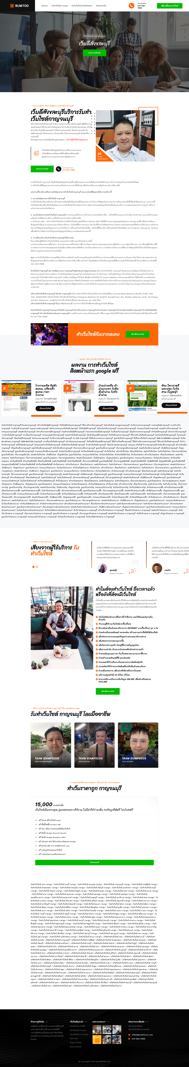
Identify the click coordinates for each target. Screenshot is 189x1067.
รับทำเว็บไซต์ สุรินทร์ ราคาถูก (114, 923)
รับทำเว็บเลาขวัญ (170, 484)
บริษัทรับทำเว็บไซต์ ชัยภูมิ (126, 943)
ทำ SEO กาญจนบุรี (80, 438)
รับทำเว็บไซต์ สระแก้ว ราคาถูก (104, 920)
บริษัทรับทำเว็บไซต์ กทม (112, 936)
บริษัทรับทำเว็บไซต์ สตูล (54, 969)
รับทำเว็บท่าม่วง (148, 467)
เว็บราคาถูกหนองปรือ (22, 497)
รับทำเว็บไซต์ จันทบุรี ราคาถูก (98, 887)
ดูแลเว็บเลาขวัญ (15, 487)
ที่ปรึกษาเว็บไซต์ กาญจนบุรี (145, 438)
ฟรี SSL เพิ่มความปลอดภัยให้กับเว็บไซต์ (54, 828)
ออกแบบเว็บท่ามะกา (47, 467)
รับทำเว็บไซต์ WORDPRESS (82, 5)
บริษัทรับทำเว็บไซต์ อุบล (49, 982)
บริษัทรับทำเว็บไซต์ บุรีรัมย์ (105, 953)
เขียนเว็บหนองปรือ (121, 493)
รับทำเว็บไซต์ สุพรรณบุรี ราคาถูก (58, 923)
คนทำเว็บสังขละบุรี (48, 477)
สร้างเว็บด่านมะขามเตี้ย (173, 487)
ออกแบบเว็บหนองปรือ (102, 497)
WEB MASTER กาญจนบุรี (31, 441)
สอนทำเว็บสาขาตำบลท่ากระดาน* (84, 507)
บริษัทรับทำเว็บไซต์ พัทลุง (41, 959)
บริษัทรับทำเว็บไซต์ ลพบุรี (41, 966)
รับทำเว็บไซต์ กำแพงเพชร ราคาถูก (44, 887)
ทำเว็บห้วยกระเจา (155, 497)
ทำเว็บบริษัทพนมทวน (96, 484)
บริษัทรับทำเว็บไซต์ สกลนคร (134, 966)
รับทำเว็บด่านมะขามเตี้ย (51, 490)
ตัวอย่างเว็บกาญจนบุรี (177, 431)
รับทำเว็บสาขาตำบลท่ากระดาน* (156, 503)
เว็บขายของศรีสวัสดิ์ (90, 461)
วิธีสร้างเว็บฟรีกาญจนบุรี (121, 441)
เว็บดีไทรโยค (51, 454)
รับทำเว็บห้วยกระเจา (37, 500)
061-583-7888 (142, 5)
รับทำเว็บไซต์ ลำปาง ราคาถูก (89, 913)
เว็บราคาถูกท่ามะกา (161, 464)
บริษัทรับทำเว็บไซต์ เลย (41, 985)
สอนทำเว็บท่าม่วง (21, 471)
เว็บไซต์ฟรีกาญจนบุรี (87, 428)
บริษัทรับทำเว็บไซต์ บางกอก (58, 953)
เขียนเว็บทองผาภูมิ (149, 471)
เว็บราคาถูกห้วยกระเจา (91, 500)
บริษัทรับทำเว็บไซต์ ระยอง (123, 962)
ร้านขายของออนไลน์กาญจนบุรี (98, 431)
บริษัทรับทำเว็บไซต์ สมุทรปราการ (79, 969)
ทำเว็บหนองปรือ (90, 493)
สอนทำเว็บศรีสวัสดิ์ (138, 461)
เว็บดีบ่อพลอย (99, 457)
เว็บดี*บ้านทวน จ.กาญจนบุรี (147, 513)
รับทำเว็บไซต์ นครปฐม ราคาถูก (95, 894)
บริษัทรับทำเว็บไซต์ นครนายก (112, 946)
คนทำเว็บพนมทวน (106, 480)
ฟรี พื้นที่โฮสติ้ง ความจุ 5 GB (50, 824)
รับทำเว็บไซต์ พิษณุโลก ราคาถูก (92, 907)
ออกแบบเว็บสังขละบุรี (10, 480)
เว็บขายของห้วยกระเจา (55, 500)
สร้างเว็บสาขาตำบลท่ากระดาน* (76, 503)
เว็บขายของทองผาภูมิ (19, 474)
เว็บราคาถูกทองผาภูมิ (53, 474)
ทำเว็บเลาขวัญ (112, 484)
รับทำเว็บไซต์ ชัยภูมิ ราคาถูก (75, 891)
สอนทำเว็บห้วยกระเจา (110, 500)
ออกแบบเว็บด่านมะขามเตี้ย (28, 493)
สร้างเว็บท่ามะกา (72, 464)
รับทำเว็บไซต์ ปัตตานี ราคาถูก (70, 904)
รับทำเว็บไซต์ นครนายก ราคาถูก (68, 894)
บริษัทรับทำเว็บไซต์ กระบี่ (134, 936)
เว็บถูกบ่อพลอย (112, 457)
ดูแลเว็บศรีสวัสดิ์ (105, 461)
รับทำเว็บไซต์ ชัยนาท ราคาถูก (50, 891)
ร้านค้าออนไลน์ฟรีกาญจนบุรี (73, 431)
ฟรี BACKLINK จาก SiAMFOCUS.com (54, 845)
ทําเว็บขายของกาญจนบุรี (140, 425)
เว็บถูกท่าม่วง (45, 471)
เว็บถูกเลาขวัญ (74, 487)
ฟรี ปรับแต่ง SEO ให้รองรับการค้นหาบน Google (57, 841)
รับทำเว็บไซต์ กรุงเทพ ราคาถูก (90, 884)
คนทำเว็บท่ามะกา (101, 464)
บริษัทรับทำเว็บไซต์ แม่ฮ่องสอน (86, 985)
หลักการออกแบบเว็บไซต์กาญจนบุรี (63, 428)
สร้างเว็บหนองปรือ (105, 493)
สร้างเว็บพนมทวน (76, 480)
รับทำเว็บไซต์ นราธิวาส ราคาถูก (118, 897)
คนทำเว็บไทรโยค (150, 451)
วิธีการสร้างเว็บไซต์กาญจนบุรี (142, 435)
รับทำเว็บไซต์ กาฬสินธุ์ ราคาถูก (144, 884)
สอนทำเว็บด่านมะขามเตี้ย (135, 490)
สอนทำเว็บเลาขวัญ (47, 487)
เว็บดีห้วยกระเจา (126, 500)
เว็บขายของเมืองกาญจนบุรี (84, 448)
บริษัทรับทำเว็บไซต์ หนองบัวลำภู (126, 976)
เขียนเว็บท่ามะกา (86, 464)
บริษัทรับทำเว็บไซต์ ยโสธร (54, 962)
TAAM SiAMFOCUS (47, 758)
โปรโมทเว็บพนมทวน (79, 484)
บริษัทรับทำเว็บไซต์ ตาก (89, 946)
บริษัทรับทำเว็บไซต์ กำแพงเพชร (108, 940)
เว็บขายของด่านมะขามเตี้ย (71, 490)
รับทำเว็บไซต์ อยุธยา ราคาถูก (96, 926)
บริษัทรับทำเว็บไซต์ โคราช (111, 985)
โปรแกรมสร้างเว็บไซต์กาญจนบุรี (47, 444)
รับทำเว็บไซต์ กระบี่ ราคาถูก (65, 884)
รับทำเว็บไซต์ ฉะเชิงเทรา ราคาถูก (125, 887)
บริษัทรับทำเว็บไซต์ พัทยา (143, 956)
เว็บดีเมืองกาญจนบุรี (169, 448)
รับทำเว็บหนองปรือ (154, 493)
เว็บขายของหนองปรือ (171, 493)
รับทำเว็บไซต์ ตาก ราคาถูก (42, 894)
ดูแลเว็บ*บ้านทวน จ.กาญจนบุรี (65, 513)
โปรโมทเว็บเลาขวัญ (120, 487)
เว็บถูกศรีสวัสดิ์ (165, 461)
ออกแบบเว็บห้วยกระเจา (175, 500)
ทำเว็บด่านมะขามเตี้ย (155, 487)
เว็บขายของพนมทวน (138, 480)
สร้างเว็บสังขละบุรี (17, 477)
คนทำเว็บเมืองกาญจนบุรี (42, 448)
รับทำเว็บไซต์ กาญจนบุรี (11, 425)
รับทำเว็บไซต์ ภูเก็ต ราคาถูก (118, 907)
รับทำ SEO (74, 1038)
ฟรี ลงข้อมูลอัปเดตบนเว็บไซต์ (50, 850)
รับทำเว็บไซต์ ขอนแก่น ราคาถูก (72, 887)
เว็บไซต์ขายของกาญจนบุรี (119, 435)
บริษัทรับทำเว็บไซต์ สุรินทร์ (52, 976)
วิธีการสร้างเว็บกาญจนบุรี (92, 425)
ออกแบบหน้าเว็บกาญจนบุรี (53, 435)
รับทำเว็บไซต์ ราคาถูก (60, 5)
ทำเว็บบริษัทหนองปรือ (138, 497)
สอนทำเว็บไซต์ (75, 1046)
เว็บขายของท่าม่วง (162, 467)
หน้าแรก (45, 5)
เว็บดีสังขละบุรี (146, 477)
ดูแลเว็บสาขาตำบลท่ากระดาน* (29, 507)
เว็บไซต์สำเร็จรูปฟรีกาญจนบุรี (99, 441)
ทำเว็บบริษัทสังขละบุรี (46, 480)
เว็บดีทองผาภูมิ (86, 474)
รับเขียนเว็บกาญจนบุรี (120, 431)
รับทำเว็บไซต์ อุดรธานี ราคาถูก (51, 930)
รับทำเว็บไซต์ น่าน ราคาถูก (143, 897)
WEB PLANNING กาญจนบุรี (168, 438)
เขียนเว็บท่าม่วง (121, 467)
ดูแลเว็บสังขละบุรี (97, 477)
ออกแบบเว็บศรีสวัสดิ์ (10, 464)
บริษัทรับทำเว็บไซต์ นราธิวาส (139, 949)
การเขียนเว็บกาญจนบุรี (32, 435)
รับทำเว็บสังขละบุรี (64, 477)
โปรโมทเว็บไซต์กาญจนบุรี (165, 435)
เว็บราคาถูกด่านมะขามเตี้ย (113, 490)
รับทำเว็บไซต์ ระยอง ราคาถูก (141, 910)
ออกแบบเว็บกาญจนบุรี (126, 428)
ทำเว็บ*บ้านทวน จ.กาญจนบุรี (85, 510)
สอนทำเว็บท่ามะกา (177, 464)
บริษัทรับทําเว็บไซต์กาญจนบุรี (73, 444)
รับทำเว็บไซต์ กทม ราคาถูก (41, 884)
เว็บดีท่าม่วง (34, 471)
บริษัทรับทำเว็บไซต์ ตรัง (46, 946)
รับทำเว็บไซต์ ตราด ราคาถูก (147, 891)
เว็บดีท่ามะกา (7, 467)
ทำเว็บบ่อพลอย (137, 454)
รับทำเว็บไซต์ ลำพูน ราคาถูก (114, 913)
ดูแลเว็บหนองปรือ (84, 497)
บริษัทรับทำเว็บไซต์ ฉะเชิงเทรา (57, 943)
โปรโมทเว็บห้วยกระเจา (10, 503)
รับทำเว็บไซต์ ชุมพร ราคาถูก (100, 891)
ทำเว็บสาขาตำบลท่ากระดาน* (51, 503)
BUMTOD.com (105, 1061)
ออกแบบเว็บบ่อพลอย (143, 457)
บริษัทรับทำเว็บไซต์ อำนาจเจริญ (75, 979)
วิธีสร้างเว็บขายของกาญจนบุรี (144, 441)
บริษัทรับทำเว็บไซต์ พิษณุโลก (87, 959)
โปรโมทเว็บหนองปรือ (120, 497)
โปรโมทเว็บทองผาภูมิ (151, 474)
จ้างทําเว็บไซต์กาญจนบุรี (96, 444)
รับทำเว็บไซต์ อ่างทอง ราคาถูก (121, 926)
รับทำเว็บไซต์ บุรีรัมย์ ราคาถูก (92, 900)
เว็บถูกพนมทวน (31, 484)
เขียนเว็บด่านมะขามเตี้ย (11, 490)
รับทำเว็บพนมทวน (122, 480)
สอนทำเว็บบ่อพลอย (84, 457)
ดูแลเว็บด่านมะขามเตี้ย (92, 490)
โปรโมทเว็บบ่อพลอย (161, 457)
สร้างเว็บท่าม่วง (107, 467)
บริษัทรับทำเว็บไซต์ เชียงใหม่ (96, 982)
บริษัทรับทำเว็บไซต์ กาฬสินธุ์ (83, 940)
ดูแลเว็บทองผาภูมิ (36, 474)
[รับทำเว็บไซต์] (97, 1029)
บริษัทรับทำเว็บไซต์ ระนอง (100, 962)
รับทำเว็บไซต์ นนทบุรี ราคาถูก (92, 897)
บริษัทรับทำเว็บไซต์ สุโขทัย (75, 976)
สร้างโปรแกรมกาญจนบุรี (75, 441)
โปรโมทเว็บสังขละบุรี (28, 480)
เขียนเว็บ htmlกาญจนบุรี (117, 444)
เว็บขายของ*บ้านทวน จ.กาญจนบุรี (38, 513)
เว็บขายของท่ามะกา (131, 464)
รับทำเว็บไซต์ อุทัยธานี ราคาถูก (104, 930)
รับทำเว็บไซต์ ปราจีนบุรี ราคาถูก (43, 904)
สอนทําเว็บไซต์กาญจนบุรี (75, 435)
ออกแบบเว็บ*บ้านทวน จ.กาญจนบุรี (42, 516)
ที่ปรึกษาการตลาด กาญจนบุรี (101, 438)
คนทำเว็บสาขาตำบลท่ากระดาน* (129, 503)
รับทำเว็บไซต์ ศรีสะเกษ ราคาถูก (140, 913)
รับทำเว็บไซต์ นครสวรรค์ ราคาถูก (65, 897)
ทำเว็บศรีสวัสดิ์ (16, 461)
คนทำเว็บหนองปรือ (138, 493)
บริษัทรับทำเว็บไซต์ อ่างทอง (49, 979)
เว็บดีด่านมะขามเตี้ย (154, 490)
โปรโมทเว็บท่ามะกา (64, 467)
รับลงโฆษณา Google (78, 1030)
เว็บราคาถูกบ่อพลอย (67, 457)
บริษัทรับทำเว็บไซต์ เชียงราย (72, 982)
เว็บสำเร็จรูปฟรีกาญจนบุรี (97, 435)
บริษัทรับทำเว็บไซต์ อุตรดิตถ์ (125, 979)
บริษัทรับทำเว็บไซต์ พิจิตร (63, 959)
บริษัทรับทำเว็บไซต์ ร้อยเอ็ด (77, 962)
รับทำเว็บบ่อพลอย (17, 457)
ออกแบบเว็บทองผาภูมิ (132, 474)
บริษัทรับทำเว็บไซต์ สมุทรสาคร (135, 969)
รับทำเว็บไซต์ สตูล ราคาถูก (91, 917)
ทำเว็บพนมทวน (62, 480)
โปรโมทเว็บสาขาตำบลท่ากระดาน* (30, 510)
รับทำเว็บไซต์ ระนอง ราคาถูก (116, 910)
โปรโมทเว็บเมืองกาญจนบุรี (69, 451)
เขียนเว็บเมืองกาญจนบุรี (21, 448)
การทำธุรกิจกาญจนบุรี (20, 428)
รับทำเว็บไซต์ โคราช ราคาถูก (90, 936)
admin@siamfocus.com (142, 1034)
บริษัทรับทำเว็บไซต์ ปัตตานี (75, 956)
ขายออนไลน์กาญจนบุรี (160, 425)
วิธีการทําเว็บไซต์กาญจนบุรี (168, 441)
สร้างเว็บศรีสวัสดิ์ (30, 461)
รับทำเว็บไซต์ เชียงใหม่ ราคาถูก (58, 933)
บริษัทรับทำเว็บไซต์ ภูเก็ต (110, 959)
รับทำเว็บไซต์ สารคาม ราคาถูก (130, 920)
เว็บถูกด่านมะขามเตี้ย (171, 490)
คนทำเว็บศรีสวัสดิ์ (59, 461)
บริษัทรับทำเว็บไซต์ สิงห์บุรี (103, 972)
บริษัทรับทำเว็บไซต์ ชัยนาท (103, 943)
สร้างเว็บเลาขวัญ (125, 484)
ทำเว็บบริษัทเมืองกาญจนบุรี (92, 451)
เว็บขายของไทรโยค (179, 451)
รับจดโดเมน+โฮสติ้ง (77, 1026)
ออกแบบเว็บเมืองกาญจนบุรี (46, 451)
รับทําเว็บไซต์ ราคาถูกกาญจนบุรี (117, 425)
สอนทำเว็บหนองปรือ (40, 497)
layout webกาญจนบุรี (39, 428)
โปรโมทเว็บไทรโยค (106, 454)
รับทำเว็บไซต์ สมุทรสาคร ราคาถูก (52, 920)
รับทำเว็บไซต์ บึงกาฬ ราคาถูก (67, 900)
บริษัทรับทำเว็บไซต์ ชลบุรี (81, 943)
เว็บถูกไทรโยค (62, 454)
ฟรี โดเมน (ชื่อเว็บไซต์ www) (49, 820)
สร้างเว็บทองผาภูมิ (133, 471)
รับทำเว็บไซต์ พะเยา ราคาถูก (95, 904)
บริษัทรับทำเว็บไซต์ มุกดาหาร (134, 959)
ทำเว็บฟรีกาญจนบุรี (159, 431)
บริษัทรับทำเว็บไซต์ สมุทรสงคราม (107, 969)
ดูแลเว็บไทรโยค (8, 454)
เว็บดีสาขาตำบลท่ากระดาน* (110, 507)
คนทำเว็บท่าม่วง (134, 467)
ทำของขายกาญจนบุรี (40, 438)
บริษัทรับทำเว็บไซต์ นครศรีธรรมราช (63, 949)
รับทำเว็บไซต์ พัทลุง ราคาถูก (42, 907)
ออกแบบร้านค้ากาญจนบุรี (147, 428)
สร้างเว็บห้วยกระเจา (171, 497)
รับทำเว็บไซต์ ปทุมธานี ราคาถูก (118, 900)
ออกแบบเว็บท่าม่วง (71, 471)
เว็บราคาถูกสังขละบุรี (113, 477)
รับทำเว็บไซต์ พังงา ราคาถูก (120, 904)
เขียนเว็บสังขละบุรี (33, 477)
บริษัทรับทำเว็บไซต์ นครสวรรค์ (91, 949)
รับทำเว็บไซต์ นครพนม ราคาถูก (122, 894)
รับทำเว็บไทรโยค (164, 451)
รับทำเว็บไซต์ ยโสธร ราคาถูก (66, 910)
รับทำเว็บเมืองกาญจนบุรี (62, 448)
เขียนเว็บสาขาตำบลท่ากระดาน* (103, 503)
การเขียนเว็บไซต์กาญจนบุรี (54, 441)
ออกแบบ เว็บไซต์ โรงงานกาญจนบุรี (142, 444)
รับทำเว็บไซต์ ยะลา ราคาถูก (42, 910)
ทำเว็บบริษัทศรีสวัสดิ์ (44, 464)
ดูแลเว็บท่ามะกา (146, 464)
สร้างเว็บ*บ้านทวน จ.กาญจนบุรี (111, 510)
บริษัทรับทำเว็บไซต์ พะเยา (98, 956)
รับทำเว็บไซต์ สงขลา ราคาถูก (66, 917)
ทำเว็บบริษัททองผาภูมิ (169, 474)
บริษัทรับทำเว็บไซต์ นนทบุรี (115, 949)
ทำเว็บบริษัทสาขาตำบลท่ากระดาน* (59, 510)
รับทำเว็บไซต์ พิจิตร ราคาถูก (66, 907)
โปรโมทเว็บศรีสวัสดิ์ (27, 464)
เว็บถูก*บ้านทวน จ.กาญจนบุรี (172, 513)
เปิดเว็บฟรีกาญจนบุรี (22, 438)
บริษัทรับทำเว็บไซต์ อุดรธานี (101, 979)
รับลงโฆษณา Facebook (79, 1034)
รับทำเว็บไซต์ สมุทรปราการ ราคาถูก (118, 917)
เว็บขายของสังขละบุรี (81, 477)
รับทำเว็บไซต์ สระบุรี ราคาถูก (79, 920)
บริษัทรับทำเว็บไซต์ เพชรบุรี (121, 982)
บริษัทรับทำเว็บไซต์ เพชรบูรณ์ (145, 982)
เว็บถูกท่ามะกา (18, 467)
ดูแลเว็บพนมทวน (154, 480)
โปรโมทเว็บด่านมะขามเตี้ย (50, 493)
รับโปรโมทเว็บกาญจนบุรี (106, 428)
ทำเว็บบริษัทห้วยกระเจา (29, 503)
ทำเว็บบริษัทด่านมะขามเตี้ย (72, 493)
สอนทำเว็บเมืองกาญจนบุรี (149, 448)
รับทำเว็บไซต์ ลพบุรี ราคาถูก (64, 913)
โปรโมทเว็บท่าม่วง (87, 471)
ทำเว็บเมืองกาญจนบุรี (166, 444)
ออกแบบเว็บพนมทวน (61, 484)
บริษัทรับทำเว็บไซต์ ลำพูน (86, 966)
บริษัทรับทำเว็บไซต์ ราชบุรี (145, 962)
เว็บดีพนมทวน (18, 484)
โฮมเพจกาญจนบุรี (29, 425)
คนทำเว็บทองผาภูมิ (165, 471)
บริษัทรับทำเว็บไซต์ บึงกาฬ (82, 953)
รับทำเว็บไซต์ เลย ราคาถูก (137, 933)
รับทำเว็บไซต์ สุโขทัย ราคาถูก (139, 923)
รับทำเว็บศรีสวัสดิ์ (74, 461)
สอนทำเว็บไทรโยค (38, 454)
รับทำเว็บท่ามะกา (115, 464)
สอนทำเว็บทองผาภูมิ (71, 474)
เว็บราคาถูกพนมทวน (170, 480)
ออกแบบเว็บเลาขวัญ (103, 487)
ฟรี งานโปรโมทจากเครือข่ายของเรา (52, 854)
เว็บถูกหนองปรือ (69, 497)
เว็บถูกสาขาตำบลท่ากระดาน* (133, 507)
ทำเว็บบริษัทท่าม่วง (103, 471)
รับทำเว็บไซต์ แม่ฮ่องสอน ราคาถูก (63, 936)
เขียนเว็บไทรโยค (136, 451)
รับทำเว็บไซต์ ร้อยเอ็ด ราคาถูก (91, 910)
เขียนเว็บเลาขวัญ (140, 484)
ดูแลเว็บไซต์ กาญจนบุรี (123, 438)
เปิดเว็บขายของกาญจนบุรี (140, 431)
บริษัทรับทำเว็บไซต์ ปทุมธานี (129, 953)
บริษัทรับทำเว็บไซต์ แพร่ (62, 985)
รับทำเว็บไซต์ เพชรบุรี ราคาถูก (85, 933)
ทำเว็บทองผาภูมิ (118, 471)
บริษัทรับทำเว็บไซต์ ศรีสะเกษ (109, 966)
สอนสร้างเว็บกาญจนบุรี (168, 428)
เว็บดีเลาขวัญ (62, 487)
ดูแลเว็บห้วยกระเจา (73, 500)
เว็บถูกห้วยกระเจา (141, 500)
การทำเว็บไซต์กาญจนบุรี (12, 435)
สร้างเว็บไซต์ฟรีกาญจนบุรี (47, 425)
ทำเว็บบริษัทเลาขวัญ (138, 487)
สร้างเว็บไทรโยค (122, 451)
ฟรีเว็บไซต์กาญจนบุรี (24, 444)
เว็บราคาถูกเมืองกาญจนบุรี (127, 448)
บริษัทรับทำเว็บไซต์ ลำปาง (63, 966)
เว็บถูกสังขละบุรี (159, 477)
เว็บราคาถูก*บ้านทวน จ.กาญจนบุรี (93, 513)
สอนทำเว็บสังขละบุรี (131, 477)
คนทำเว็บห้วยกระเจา (20, 500)
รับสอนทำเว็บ (101, 5)
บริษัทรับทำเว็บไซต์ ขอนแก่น (134, 940)
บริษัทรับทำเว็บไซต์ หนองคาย (99, 976)
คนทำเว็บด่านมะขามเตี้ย (30, 490)
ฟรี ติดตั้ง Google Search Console (52, 833)
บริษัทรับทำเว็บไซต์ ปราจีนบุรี (51, 956)
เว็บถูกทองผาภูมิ (100, 474)
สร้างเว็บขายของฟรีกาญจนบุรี (48, 431)
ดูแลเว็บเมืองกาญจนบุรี (105, 448)
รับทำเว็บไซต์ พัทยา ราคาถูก (144, 904)
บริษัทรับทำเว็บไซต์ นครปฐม (137, 946)
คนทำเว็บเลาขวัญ (155, 484)
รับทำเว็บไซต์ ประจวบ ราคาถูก (144, 900)
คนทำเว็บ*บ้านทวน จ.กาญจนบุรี (164, 510)
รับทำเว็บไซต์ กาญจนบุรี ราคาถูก (117, 884)
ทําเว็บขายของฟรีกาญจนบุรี (61, 438)
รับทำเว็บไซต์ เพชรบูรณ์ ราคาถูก (112, 933)
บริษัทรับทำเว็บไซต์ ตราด (68, 946)
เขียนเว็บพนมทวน (91, 480)
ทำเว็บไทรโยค (109, 451)
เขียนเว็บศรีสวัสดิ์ (44, 461)
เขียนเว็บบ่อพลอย (167, 454)
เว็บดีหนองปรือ (56, 497)
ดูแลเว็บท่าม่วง (176, 467)
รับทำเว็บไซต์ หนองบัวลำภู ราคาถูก (68, 926)
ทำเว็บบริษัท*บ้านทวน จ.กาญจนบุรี (100, 516)
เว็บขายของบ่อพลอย (34, 457)
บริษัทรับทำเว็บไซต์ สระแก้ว (55, 972)
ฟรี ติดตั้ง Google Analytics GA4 (52, 837)
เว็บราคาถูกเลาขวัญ (31, 487)
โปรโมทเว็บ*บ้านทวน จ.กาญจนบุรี (71, 516)
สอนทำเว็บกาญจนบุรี (26, 431)
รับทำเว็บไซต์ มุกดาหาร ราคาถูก (144, 907)
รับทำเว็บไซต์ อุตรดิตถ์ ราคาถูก (77, 930)
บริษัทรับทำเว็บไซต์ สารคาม (79, 972)
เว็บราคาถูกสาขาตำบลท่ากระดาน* (56, 507)
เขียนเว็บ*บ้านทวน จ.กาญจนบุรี (137, 510)
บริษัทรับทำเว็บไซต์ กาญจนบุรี (58, 940)
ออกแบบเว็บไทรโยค (90, 454)
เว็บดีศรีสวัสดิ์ (152, 461)
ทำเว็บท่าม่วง (95, 467)
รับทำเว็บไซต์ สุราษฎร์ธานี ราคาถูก (87, 923)
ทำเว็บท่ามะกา (59, 464)
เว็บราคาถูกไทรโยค (22, 454)
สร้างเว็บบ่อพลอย (152, 454)
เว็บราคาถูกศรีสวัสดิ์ (122, 461)
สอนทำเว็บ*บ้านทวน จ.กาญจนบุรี (121, 513)
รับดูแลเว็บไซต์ (75, 1042)
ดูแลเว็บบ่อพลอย (50, 457)
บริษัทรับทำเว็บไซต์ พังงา (121, 956)
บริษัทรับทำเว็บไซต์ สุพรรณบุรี (128, 972)
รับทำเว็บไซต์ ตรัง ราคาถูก (123, 891)
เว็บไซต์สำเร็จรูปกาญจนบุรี (70, 425)
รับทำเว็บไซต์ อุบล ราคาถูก (129, 930)
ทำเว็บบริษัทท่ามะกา (81, 467)
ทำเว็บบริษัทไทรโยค (122, 454)
